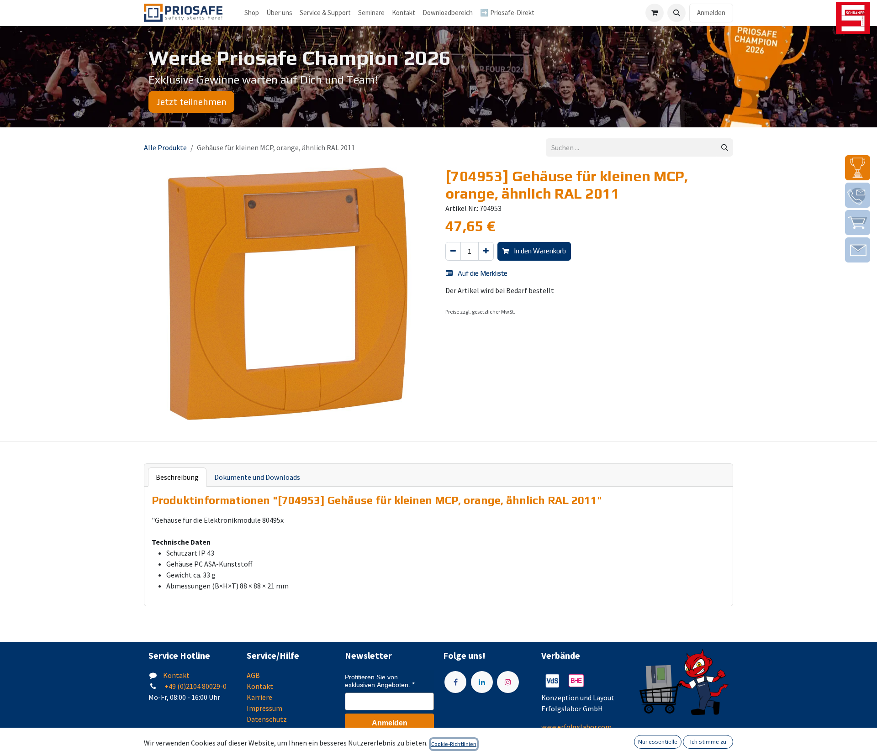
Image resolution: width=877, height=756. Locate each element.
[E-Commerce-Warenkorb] (654, 13)
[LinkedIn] (482, 682)
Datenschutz (267, 719)
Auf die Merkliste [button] (481, 273)
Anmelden (711, 12)
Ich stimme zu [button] (708, 742)
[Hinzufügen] (486, 251)
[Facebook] (455, 682)
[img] (857, 167)
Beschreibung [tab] (177, 477)
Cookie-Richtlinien (453, 744)
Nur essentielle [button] (657, 742)
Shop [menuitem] (251, 12)
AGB (253, 675)
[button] (676, 13)
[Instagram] (508, 682)
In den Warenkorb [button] (539, 251)
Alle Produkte (165, 147)
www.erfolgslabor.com (576, 726)
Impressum (264, 708)
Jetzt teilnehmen (191, 101)
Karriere (259, 697)
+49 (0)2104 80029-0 (195, 686)
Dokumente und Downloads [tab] (257, 477)
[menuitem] (279, 13)
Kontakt (176, 675)
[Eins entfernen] (453, 251)
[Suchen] (724, 147)
